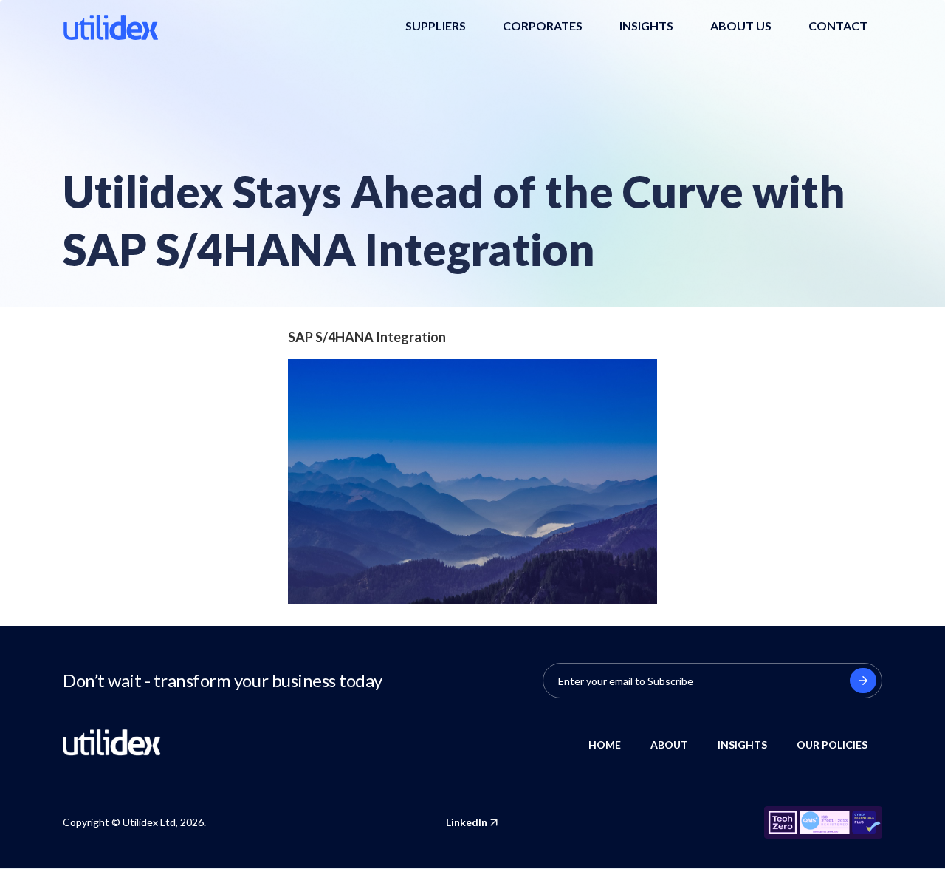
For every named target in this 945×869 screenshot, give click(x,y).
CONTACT (837, 25)
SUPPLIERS (435, 25)
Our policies (832, 744)
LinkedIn (466, 822)
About (669, 744)
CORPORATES (543, 25)
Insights (742, 744)
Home (604, 744)
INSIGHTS (646, 25)
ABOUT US (741, 25)
